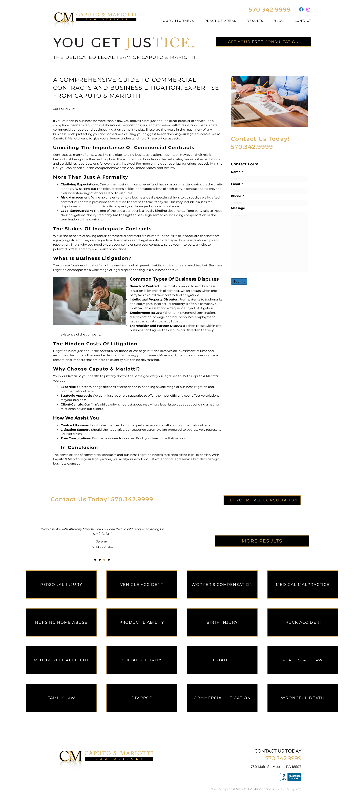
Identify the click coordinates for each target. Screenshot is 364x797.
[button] (95, 560)
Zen (298, 789)
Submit (239, 281)
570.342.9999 (270, 9)
